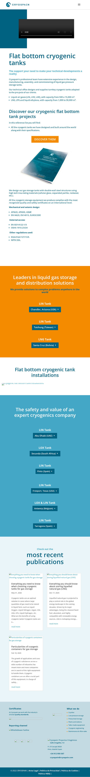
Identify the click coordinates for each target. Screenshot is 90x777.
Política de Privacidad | (50, 770)
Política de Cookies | (70, 770)
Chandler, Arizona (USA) (43, 309)
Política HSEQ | (45, 773)
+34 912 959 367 (57, 753)
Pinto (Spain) (43, 471)
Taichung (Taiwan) (43, 327)
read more (15, 626)
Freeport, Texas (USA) (43, 490)
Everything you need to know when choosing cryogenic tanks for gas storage (25, 586)
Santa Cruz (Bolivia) (43, 345)
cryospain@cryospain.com (61, 757)
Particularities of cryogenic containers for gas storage (24, 648)
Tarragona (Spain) (43, 526)
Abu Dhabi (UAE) (43, 435)
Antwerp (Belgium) (43, 508)
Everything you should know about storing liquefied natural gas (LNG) (63, 586)
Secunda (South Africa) (44, 453)
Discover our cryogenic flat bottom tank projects (44, 114)
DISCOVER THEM (45, 139)
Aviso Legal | (34, 770)
